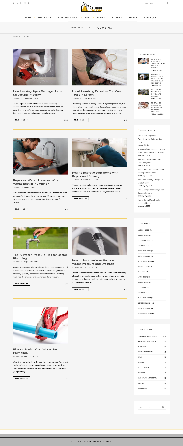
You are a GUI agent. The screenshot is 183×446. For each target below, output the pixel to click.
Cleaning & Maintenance (147, 336)
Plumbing (117, 18)
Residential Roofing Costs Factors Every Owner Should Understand (157, 78)
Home (28, 18)
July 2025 (142, 272)
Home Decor (44, 18)
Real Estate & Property (147, 378)
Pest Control (143, 367)
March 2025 (143, 282)
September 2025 (145, 261)
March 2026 (143, 235)
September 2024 (145, 313)
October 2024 (144, 308)
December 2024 (144, 298)
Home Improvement (68, 18)
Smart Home (143, 388)
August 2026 (143, 230)
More (132, 18)
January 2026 (143, 246)
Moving (101, 18)
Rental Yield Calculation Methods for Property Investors (156, 107)
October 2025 (144, 256)
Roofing (141, 383)
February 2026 (144, 240)
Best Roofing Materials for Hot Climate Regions (157, 93)
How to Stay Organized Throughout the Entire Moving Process (158, 63)
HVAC (87, 18)
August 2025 (143, 266)
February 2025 (144, 287)
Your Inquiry (151, 18)
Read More (20, 120)
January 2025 (143, 293)
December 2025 (144, 251)
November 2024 (144, 303)
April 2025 (142, 277)
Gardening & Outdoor (147, 341)
